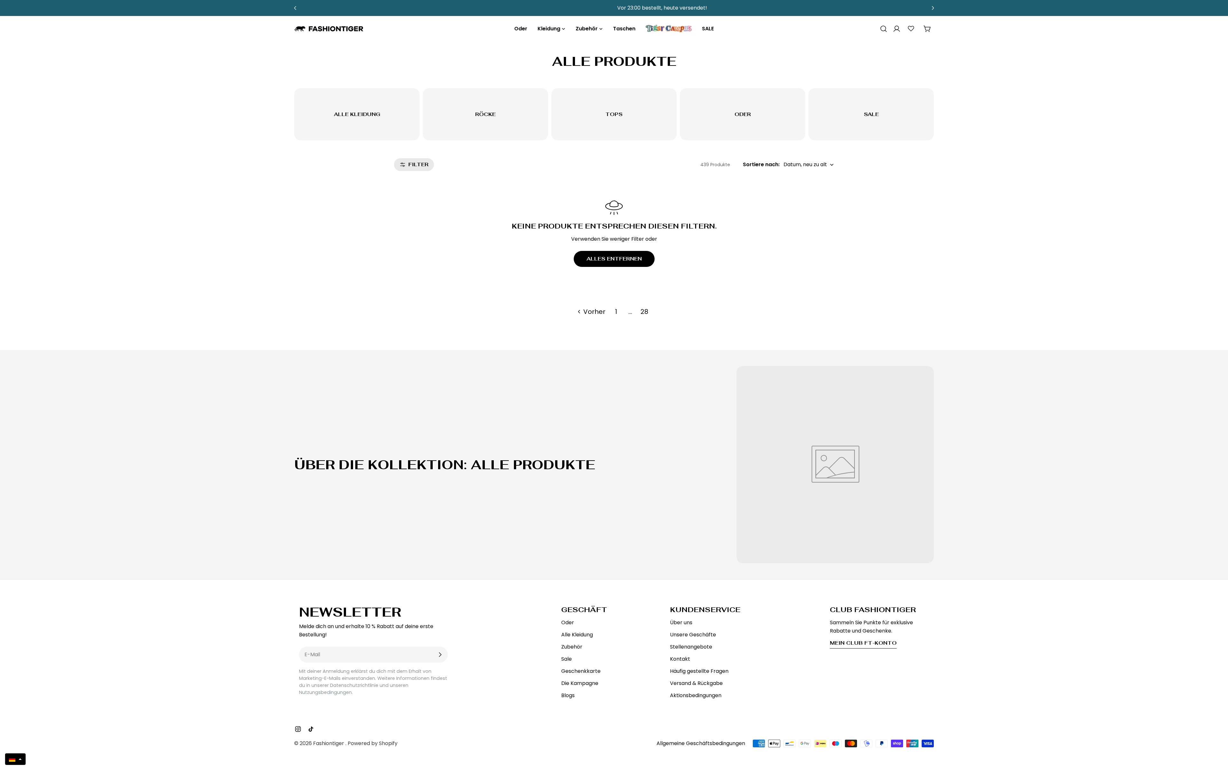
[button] (15, 759)
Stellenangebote (691, 646)
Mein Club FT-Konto (863, 643)
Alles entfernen (614, 258)
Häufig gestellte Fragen (699, 671)
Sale (566, 659)
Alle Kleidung (577, 634)
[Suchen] (881, 28)
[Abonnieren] (440, 655)
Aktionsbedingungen (695, 695)
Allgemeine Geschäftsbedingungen (701, 743)
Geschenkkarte (581, 671)
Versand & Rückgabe (696, 683)
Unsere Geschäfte (693, 634)
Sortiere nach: (761, 164)
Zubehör (571, 646)
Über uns (681, 622)
